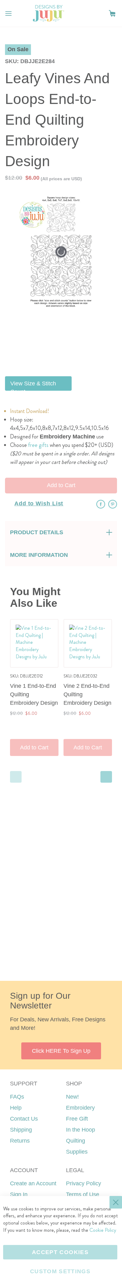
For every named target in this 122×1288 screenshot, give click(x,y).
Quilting (75, 1141)
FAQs (17, 1097)
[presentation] (106, 777)
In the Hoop (80, 1130)
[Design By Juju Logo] (48, 13)
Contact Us (24, 1119)
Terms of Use (82, 1194)
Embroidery (80, 1108)
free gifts (38, 445)
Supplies (77, 1152)
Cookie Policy (102, 1230)
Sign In (19, 1194)
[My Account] (99, 13)
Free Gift (77, 1119)
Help (16, 1108)
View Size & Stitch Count (33, 385)
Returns (20, 1141)
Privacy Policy (83, 1183)
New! (72, 1097)
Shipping (21, 1130)
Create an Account (33, 1183)
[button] (112, 13)
